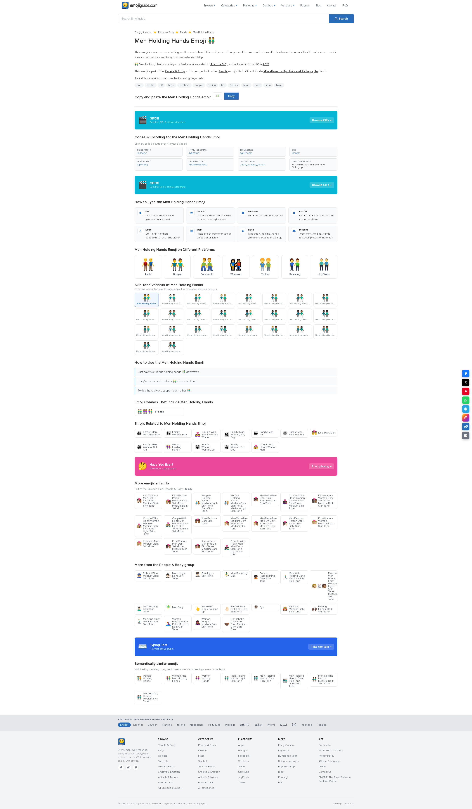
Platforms (250, 5)
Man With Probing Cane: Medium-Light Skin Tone (294, 577)
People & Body (166, 32)
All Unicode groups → (170, 787)
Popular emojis (287, 766)
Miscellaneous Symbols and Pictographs (308, 166)
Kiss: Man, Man (323, 432)
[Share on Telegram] (465, 409)
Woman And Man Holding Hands (176, 678)
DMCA (322, 766)
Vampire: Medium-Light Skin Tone (293, 609)
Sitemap (337, 803)
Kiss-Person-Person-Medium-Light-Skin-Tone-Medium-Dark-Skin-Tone (177, 502)
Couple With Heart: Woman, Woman (206, 434)
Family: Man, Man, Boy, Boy (148, 433)
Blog (318, 5)
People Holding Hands (144, 678)
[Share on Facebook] (465, 373)
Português (214, 724)
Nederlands (197, 724)
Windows (243, 761)
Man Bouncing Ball (235, 574)
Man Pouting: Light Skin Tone (147, 609)
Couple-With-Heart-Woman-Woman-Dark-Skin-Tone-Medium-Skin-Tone (294, 502)
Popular (305, 5)
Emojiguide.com (143, 32)
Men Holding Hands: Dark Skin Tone (264, 678)
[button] (159, 152)
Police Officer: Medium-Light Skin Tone (148, 576)
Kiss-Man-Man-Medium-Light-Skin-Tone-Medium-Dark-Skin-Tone (265, 523)
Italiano (181, 724)
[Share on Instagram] (465, 418)
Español (138, 724)
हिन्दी (294, 724)
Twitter (242, 766)
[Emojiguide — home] (139, 5)
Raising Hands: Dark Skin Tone (322, 609)
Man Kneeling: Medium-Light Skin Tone (148, 621)
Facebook (244, 755)
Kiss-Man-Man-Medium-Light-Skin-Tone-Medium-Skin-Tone (235, 523)
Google (242, 750)
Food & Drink (165, 782)
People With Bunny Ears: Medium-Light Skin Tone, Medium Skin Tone (324, 586)
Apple (241, 745)
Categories (229, 5)
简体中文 (245, 724)
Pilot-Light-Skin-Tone (204, 574)
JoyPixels (243, 777)
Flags (161, 750)
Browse (209, 5)
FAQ (345, 5)
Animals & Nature (168, 777)
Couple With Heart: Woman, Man (265, 447)
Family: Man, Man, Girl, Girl (293, 433)
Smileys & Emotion (169, 771)
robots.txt (349, 803)
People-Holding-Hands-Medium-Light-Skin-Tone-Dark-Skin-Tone (206, 503)
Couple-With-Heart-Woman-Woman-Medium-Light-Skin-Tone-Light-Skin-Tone (148, 526)
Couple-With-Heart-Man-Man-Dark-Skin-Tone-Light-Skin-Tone (235, 548)
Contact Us (324, 771)
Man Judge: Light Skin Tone (176, 576)
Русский (230, 724)
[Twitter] (128, 767)
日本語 (258, 724)
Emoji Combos (286, 745)
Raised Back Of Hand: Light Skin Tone (235, 609)
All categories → (207, 787)
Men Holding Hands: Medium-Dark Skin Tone (323, 679)
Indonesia (307, 724)
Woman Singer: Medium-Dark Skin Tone (206, 622)
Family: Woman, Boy (176, 433)
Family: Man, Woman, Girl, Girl (147, 447)
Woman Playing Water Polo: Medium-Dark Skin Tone (177, 624)
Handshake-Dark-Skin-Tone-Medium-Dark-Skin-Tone (235, 624)
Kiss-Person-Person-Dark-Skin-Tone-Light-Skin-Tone (293, 523)
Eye (258, 607)
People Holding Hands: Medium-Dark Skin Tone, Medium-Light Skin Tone (235, 503)
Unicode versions (288, 761)
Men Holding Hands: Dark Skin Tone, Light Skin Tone (293, 681)
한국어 (271, 724)
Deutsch (152, 724)
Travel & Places (167, 766)
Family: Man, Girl (263, 433)
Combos (269, 5)
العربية (283, 724)
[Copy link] (465, 426)
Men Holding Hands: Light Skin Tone (235, 678)
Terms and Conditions (331, 750)
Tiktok (241, 782)
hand (246, 85)
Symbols (163, 761)
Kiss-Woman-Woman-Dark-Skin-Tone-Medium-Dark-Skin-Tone (323, 500)
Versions (287, 5)
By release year (287, 755)
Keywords (283, 750)
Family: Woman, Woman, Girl (205, 447)
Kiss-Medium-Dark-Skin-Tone (206, 521)
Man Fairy (174, 607)
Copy (231, 96)
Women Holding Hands (173, 447)
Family (183, 32)
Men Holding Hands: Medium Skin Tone (147, 697)
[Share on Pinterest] (465, 391)
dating (212, 85)
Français (167, 724)
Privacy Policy (326, 755)
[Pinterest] (136, 767)
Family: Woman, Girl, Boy (234, 447)
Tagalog (322, 724)
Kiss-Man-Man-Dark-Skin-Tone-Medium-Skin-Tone (265, 499)
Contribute (324, 745)
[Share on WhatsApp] (465, 400)
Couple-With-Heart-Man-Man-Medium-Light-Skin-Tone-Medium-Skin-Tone (177, 525)
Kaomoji (331, 5)
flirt (222, 85)
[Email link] (465, 435)
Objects (162, 755)
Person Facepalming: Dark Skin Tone (264, 577)
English (124, 724)
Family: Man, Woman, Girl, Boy (234, 434)
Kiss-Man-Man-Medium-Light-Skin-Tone (148, 544)
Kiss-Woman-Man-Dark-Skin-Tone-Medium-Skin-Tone (177, 546)
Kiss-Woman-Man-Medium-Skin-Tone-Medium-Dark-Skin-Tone (206, 546)
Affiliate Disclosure (329, 761)
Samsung (243, 771)
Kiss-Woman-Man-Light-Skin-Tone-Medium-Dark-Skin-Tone (148, 500)
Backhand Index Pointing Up (206, 609)
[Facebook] (121, 767)
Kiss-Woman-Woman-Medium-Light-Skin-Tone (323, 522)
